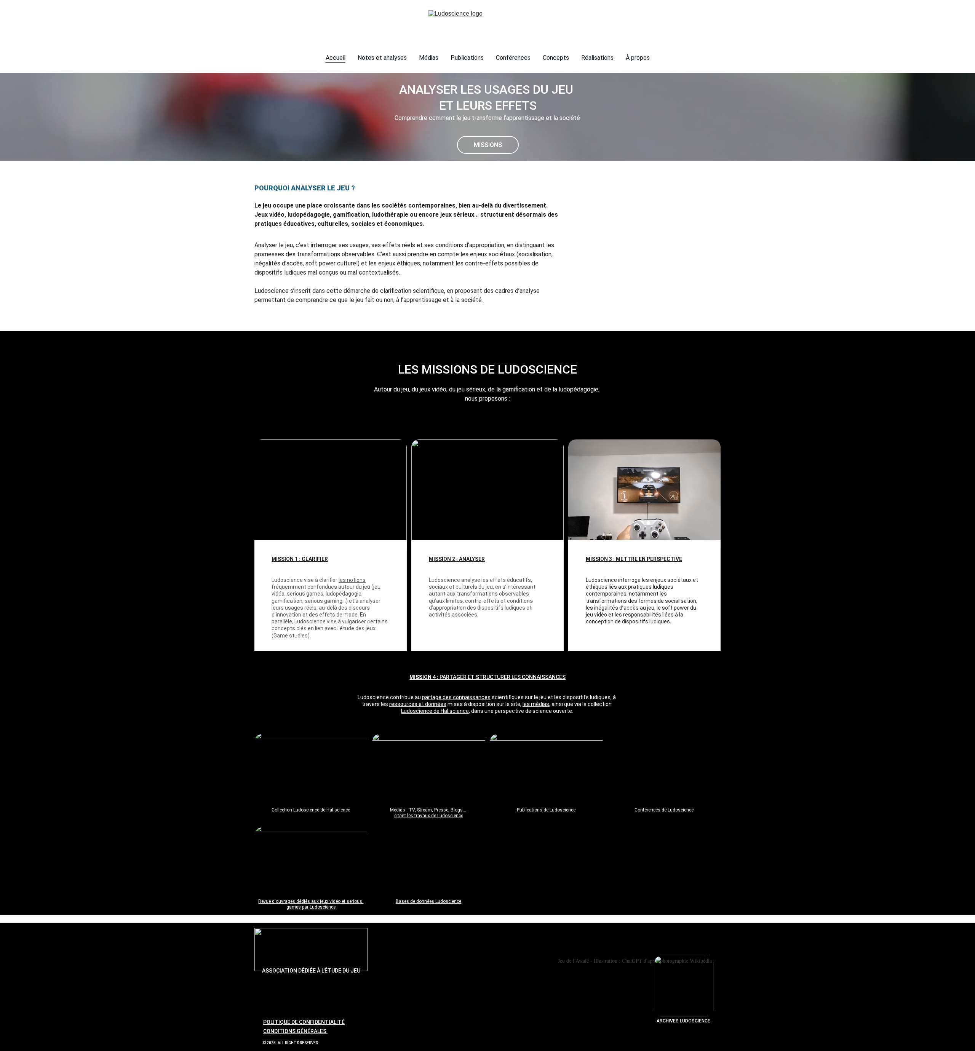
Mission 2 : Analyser (457, 559)
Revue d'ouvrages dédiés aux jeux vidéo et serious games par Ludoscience (310, 904)
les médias (536, 704)
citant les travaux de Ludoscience (428, 815)
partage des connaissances (456, 697)
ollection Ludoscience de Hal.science (312, 810)
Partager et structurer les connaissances (503, 677)
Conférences (513, 57)
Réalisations (597, 57)
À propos (638, 57)
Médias (428, 57)
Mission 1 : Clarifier (300, 559)
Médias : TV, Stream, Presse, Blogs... (428, 810)
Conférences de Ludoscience (664, 810)
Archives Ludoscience (683, 1021)
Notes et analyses (382, 57)
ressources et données (417, 704)
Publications (467, 57)
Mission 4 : (424, 677)
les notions (352, 580)
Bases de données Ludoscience (428, 901)
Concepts (556, 57)
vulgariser (354, 621)
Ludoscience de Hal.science (435, 711)
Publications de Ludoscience (546, 810)
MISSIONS (488, 145)
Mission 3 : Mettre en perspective (634, 559)
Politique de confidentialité (304, 1022)
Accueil (335, 57)
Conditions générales (295, 1031)
